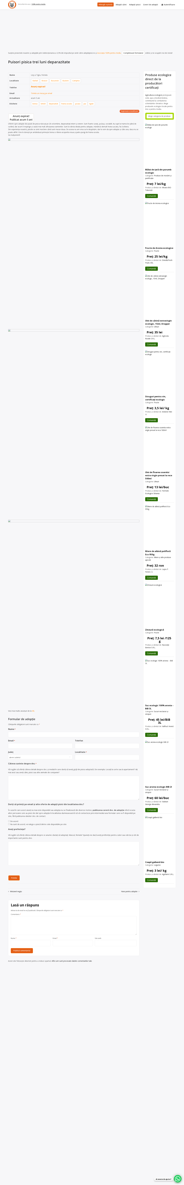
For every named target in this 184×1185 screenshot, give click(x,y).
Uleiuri (156, 326)
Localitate (81, 752)
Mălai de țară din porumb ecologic (158, 171)
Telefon (79, 740)
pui (85, 103)
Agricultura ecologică (153, 95)
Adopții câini (121, 4)
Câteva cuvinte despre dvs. (22, 763)
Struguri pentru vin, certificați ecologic (155, 398)
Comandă (151, 196)
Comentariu (16, 914)
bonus (35, 103)
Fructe (156, 251)
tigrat (91, 103)
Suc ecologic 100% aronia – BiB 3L (159, 707)
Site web (98, 938)
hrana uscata (66, 103)
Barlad (35, 80)
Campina (75, 80)
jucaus (77, 103)
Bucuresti (55, 80)
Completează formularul (133, 53)
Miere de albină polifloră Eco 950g (158, 553)
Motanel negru (16, 891)
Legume (157, 865)
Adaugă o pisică (105, 4)
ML (33, 711)
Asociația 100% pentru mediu (109, 53)
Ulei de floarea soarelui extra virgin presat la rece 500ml (158, 475)
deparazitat (53, 103)
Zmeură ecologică (154, 629)
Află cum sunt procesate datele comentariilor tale (72, 961)
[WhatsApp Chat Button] (177, 1178)
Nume (12, 729)
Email (11, 740)
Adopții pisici (135, 4)
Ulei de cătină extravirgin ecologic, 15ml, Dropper (158, 322)
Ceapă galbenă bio (154, 862)
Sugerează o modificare (129, 111)
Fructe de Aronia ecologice (159, 248)
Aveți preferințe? (16, 829)
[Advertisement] (92, 28)
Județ (10, 752)
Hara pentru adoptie (129, 891)
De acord (14, 821)
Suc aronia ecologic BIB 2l (158, 786)
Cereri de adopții (150, 4)
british (43, 103)
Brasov (44, 80)
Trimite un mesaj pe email (41, 93)
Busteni (65, 80)
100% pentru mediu (38, 4)
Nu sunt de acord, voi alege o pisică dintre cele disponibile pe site (38, 824)
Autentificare (169, 4)
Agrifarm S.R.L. (168, 874)
